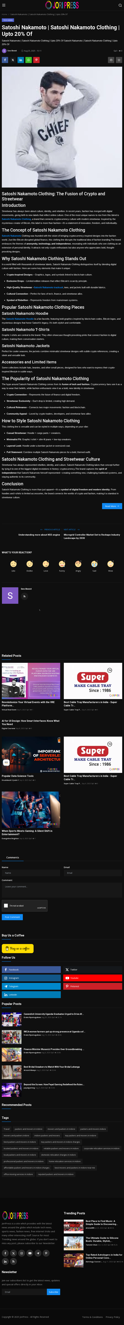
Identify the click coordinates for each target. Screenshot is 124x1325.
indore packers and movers (47, 1135)
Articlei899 (90, 1228)
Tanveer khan (91, 1245)
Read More (110, 506)
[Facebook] (5, 1253)
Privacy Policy (113, 1316)
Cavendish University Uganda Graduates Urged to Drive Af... (54, 1014)
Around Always (30, 1070)
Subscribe (53, 1292)
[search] (120, 5)
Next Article (70, 529)
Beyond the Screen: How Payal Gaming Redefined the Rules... (54, 1084)
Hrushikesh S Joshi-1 (10, 780)
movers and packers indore (16, 1135)
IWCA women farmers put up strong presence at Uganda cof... (54, 1031)
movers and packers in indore (61, 1129)
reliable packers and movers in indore (61, 1148)
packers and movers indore (93, 1129)
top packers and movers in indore (80, 1135)
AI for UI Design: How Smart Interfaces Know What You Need (30, 722)
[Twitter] (13, 1253)
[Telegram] (37, 1253)
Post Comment (12, 917)
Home (4, 14)
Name (5, 867)
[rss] (13, 1261)
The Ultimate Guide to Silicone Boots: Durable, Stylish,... (102, 1239)
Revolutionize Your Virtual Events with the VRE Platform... (28, 704)
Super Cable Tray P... (72, 710)
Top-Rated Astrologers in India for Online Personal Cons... (104, 1256)
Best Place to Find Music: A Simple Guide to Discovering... (102, 1223)
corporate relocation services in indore (101, 1148)
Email (67, 867)
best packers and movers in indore (20, 1142)
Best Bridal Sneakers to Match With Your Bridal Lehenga (52, 1067)
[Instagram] (21, 1253)
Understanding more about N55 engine (39, 534)
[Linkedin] (5, 1261)
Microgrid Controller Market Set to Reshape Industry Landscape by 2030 (92, 536)
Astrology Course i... (94, 1261)
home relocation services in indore (65, 1161)
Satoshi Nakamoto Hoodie (20, 319)
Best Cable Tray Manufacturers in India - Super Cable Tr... (90, 704)
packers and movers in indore (28, 1129)
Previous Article (52, 529)
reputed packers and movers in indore (55, 1174)
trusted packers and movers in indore (21, 1148)
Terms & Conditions (92, 1316)
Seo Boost (26, 588)
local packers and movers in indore (20, 1154)
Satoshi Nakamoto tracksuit (48, 287)
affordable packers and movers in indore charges (26, 1167)
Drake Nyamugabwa (32, 1017)
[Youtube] (29, 1253)
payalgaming (29, 1088)
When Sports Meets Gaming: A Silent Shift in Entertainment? (27, 833)
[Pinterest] (46, 1253)
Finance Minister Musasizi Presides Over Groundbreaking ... (54, 1049)
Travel (7, 1129)
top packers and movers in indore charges (60, 1142)
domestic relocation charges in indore (58, 1154)
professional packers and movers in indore (24, 1161)
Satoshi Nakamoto (11, 235)
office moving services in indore (18, 1174)
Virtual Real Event (9, 710)
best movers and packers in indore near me (75, 1167)
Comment (7, 880)
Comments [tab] (12, 857)
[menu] (4, 5)
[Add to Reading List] (119, 60)
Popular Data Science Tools (18, 776)
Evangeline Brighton (10, 838)
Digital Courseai (8, 728)
